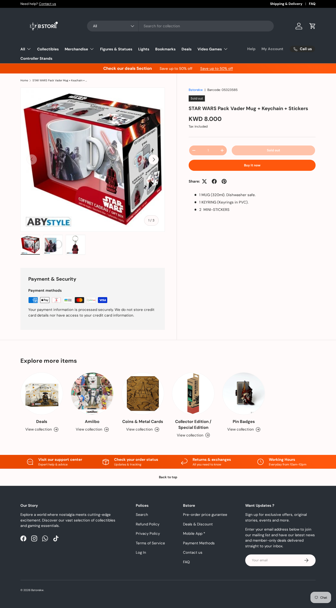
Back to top (168, 477)
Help (251, 48)
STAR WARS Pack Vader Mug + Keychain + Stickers (60, 80)
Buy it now (252, 165)
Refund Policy (147, 524)
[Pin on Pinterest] (224, 181)
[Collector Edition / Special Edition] (193, 394)
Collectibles (48, 49)
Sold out (273, 150)
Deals (187, 49)
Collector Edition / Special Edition (193, 424)
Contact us (47, 4)
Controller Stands (36, 58)
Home (24, 80)
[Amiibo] (92, 394)
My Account (272, 48)
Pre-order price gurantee (205, 514)
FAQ (312, 4)
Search (142, 514)
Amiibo (92, 421)
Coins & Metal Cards (142, 421)
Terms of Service (150, 543)
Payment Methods (199, 543)
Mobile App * (194, 533)
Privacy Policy (148, 533)
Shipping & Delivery (286, 4)
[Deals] (42, 394)
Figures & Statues (116, 49)
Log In (141, 552)
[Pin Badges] (244, 394)
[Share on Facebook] (214, 181)
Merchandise (76, 49)
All (22, 49)
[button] (312, 26)
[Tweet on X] (204, 181)
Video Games (210, 49)
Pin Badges (244, 421)
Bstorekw (196, 90)
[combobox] (180, 26)
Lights (143, 49)
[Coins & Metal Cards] (143, 394)
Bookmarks (165, 49)
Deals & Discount (198, 524)
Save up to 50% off (216, 68)
